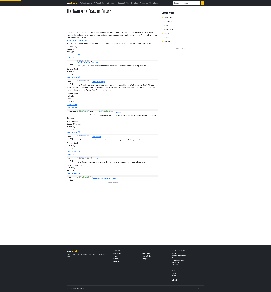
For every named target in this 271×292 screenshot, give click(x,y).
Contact (174, 273)
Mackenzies (96, 137)
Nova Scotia (97, 159)
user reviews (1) (73, 55)
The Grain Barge (98, 82)
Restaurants (87, 3)
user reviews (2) (73, 77)
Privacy (174, 276)
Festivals (154, 3)
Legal (174, 278)
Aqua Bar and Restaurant (77, 40)
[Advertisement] (112, 209)
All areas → (175, 267)
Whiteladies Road (178, 260)
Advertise (175, 280)
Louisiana (117, 112)
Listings (145, 3)
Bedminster (176, 262)
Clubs (111, 3)
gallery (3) (71, 154)
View (72, 3)
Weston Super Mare (179, 256)
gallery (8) (71, 58)
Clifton (174, 258)
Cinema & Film (123, 3)
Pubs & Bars (101, 3)
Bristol (174, 253)
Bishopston (175, 264)
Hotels (135, 3)
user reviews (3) (73, 108)
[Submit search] (202, 3)
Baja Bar (95, 62)
